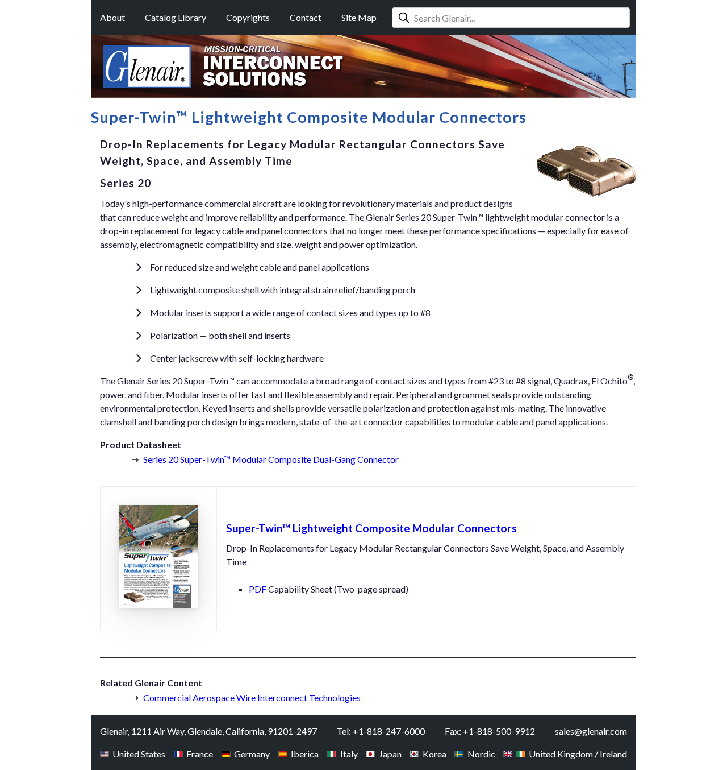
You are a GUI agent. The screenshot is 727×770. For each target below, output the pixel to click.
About (112, 17)
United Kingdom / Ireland (578, 753)
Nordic (481, 753)
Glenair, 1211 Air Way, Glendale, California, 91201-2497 (208, 731)
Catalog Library (175, 17)
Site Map (359, 17)
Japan (390, 753)
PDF (257, 588)
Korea (434, 753)
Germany (252, 753)
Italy (348, 753)
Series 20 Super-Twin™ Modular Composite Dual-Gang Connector (271, 459)
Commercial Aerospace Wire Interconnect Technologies (252, 697)
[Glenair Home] (147, 66)
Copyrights (248, 17)
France (199, 753)
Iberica (305, 753)
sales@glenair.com (591, 731)
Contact (305, 17)
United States (138, 753)
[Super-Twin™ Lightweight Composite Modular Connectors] (158, 613)
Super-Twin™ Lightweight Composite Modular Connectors (371, 528)
